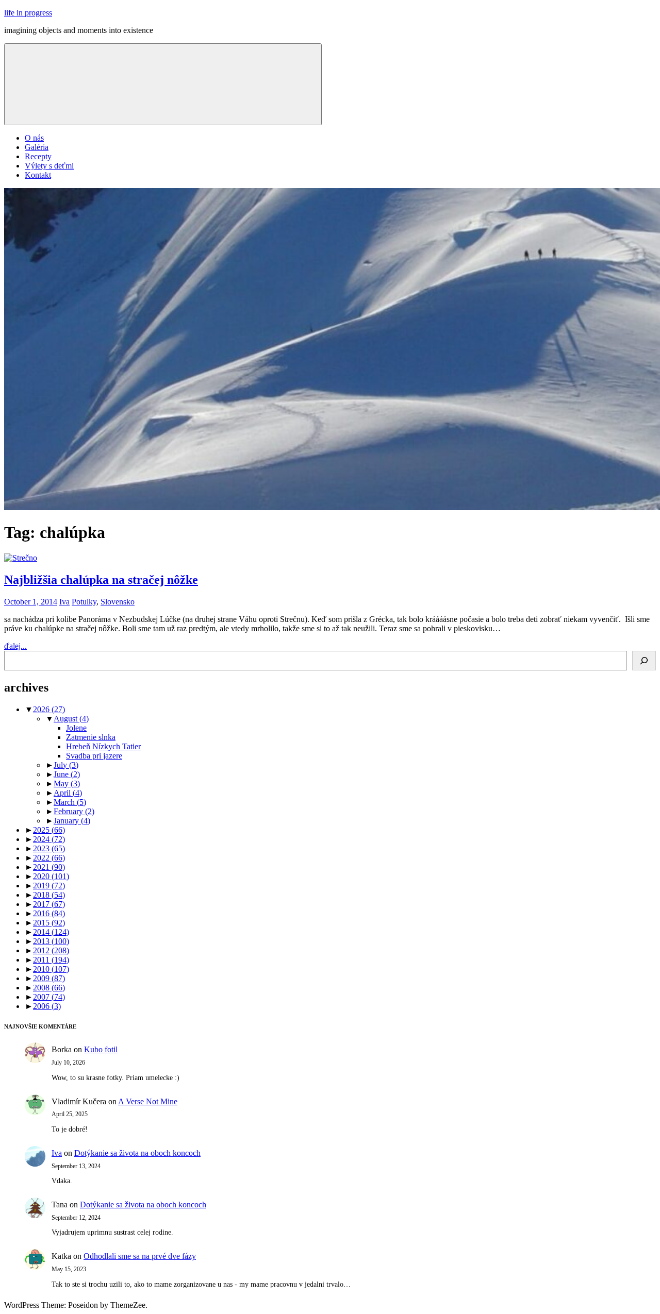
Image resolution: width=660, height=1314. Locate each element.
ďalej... (15, 646)
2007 (49, 996)
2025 (49, 830)
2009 (49, 978)
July (66, 765)
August (71, 718)
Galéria (36, 147)
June (67, 774)
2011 (51, 959)
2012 (51, 950)
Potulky (84, 601)
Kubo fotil (101, 1049)
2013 (51, 941)
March (70, 802)
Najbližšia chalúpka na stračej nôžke (101, 579)
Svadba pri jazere (94, 755)
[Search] (644, 660)
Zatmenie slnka (91, 737)
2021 (49, 867)
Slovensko (118, 601)
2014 (51, 932)
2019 (49, 885)
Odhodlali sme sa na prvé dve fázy (140, 1256)
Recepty (38, 156)
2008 (49, 987)
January (72, 820)
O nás (34, 137)
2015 (49, 922)
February (74, 811)
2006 (47, 1006)
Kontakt (38, 175)
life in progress (28, 12)
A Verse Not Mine (147, 1101)
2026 (49, 709)
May (67, 783)
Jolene (76, 727)
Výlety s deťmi (49, 165)
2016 (49, 913)
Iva (64, 601)
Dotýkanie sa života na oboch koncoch (137, 1153)
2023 (49, 848)
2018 (49, 894)
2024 (49, 839)
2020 (51, 876)
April (68, 792)
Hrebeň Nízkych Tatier (103, 746)
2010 (51, 969)
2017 (49, 904)
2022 (49, 857)
